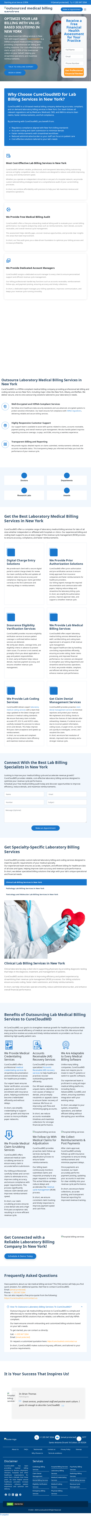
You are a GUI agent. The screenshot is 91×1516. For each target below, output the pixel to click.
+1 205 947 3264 (80, 2)
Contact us (51, 1449)
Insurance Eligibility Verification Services (21, 626)
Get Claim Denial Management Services (65, 700)
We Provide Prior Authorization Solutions (66, 562)
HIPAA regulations (74, 411)
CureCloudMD (34, 39)
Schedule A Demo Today (20, 1256)
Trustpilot (4, 1514)
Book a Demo (15, 73)
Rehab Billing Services (77, 1480)
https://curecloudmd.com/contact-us (20, 1298)
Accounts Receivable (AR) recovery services (44, 1070)
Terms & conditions (55, 1453)
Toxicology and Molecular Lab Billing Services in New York (32, 894)
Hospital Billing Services (59, 1467)
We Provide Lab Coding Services (23, 700)
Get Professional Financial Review (74, 72)
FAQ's (26, 1449)
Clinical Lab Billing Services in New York (24, 882)
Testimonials (38, 1449)
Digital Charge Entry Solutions (21, 562)
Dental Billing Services (40, 1480)
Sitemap (79, 1449)
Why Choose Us (37, 1453)
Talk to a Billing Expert (21, 67)
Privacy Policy (65, 1449)
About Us (15, 1449)
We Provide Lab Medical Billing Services (66, 626)
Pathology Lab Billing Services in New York (25, 888)
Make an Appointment (46, 828)
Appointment (72, 9)
